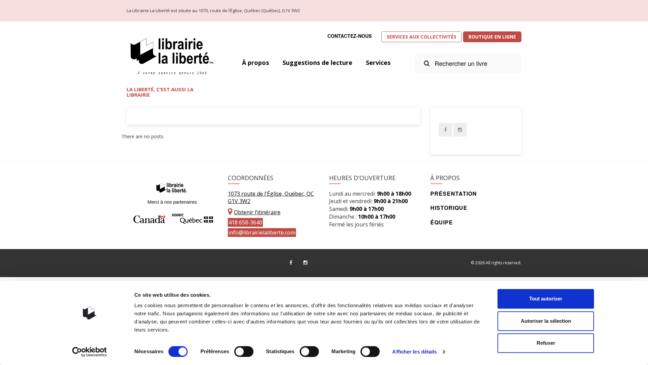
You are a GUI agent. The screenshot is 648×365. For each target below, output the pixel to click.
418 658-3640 (245, 222)
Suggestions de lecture (317, 62)
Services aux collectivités (421, 36)
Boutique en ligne (492, 36)
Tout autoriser (545, 298)
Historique (448, 208)
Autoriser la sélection (546, 321)
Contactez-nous (349, 35)
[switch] (243, 351)
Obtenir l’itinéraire (257, 212)
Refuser (546, 343)
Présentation (453, 193)
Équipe (441, 222)
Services (378, 62)
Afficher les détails (414, 352)
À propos (255, 62)
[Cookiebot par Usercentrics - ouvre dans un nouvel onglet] (89, 352)
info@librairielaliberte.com (261, 232)
